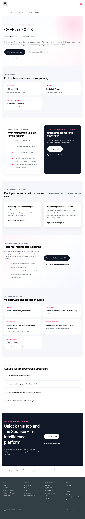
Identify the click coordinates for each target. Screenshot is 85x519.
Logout (47, 498)
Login (47, 495)
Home (6, 13)
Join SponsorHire (55, 149)
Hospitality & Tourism (21, 13)
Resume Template (29, 495)
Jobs (11, 13)
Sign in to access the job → (55, 155)
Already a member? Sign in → (53, 443)
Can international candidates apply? (19, 375)
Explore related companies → (17, 220)
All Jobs (5, 488)
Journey (26, 488)
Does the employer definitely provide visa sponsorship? (25, 392)
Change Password (50, 493)
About (68, 494)
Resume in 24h (28, 493)
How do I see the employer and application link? (22, 384)
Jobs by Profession (9, 493)
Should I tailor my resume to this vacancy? (21, 401)
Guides (26, 490)
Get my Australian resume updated (56, 258)
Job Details (6, 495)
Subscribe (48, 485)
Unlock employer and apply (15, 52)
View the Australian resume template (57, 264)
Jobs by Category (8, 490)
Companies (27, 485)
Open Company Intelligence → (56, 223)
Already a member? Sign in (37, 52)
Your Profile (49, 490)
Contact (68, 485)
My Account (48, 488)
